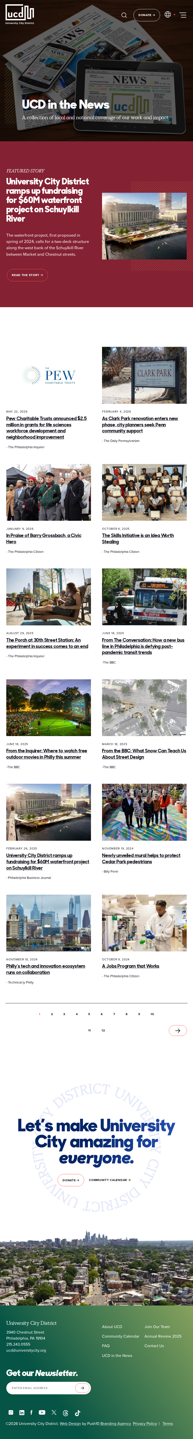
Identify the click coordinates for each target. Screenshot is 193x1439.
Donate (145, 15)
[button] (52, 1014)
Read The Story (26, 275)
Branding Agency (115, 1423)
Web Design (70, 1423)
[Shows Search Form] (124, 15)
